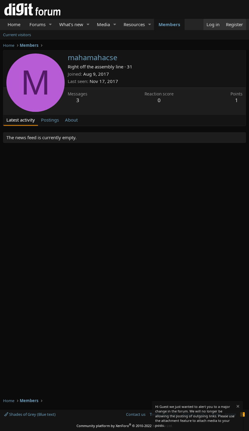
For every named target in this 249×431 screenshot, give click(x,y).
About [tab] (71, 120)
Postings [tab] (50, 120)
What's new (71, 24)
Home (14, 24)
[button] (50, 24)
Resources (134, 24)
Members (169, 24)
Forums (37, 24)
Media (103, 24)
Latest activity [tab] (20, 120)
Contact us (135, 414)
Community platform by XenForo (125, 425)
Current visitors (17, 34)
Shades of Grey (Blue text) (32, 414)
